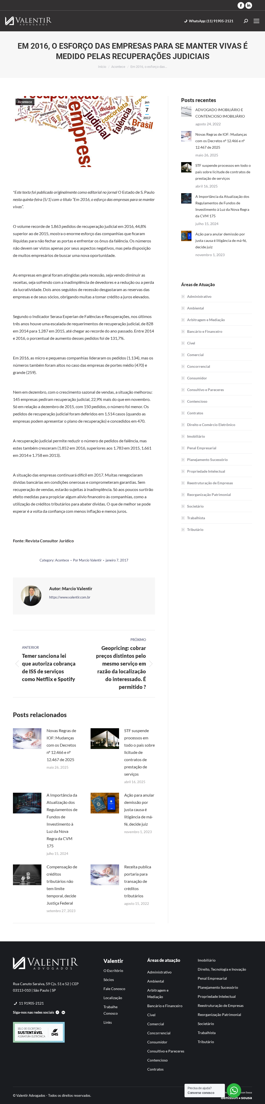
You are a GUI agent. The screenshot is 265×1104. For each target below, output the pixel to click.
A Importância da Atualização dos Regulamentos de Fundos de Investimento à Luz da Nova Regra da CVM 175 (62, 820)
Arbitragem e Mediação (206, 320)
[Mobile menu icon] (256, 21)
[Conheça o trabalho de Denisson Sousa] (236, 1098)
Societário (195, 506)
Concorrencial (198, 366)
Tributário (195, 529)
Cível (191, 343)
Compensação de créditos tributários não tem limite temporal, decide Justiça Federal (62, 884)
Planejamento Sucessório (207, 459)
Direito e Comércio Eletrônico (211, 424)
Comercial (195, 354)
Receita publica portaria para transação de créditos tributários (137, 881)
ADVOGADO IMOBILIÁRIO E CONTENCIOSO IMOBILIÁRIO (220, 112)
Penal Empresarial (201, 448)
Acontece (25, 102)
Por (87, 560)
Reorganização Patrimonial (209, 494)
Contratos (195, 413)
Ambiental (195, 308)
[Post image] (27, 738)
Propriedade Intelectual (206, 471)
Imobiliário (196, 436)
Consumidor (197, 378)
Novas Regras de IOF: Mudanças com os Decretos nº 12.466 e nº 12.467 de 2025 (61, 745)
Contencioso (197, 401)
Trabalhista (196, 518)
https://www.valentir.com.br (69, 597)
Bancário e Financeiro (204, 331)
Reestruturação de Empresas (210, 483)
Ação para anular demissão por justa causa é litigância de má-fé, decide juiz (139, 809)
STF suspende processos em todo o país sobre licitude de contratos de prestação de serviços (139, 752)
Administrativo (199, 296)
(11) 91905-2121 (211, 21)
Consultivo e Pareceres (205, 389)
